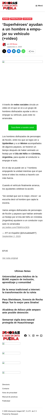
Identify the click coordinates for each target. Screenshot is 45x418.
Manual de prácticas (10, 397)
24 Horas (13, 44)
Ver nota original (10, 258)
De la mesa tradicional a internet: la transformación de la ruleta (21, 291)
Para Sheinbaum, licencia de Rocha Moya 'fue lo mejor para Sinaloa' (22, 301)
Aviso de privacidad (9, 393)
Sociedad (27, 19)
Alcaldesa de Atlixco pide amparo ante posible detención (21, 311)
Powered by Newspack (10, 414)
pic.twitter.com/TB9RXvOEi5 (15, 227)
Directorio (6, 384)
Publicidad (6, 401)
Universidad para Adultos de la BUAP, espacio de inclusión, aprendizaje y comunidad (19, 279)
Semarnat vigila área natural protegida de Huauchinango (18, 321)
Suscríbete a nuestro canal (22, 127)
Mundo (6, 19)
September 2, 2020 (11, 236)
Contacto (5, 388)
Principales (16, 19)
